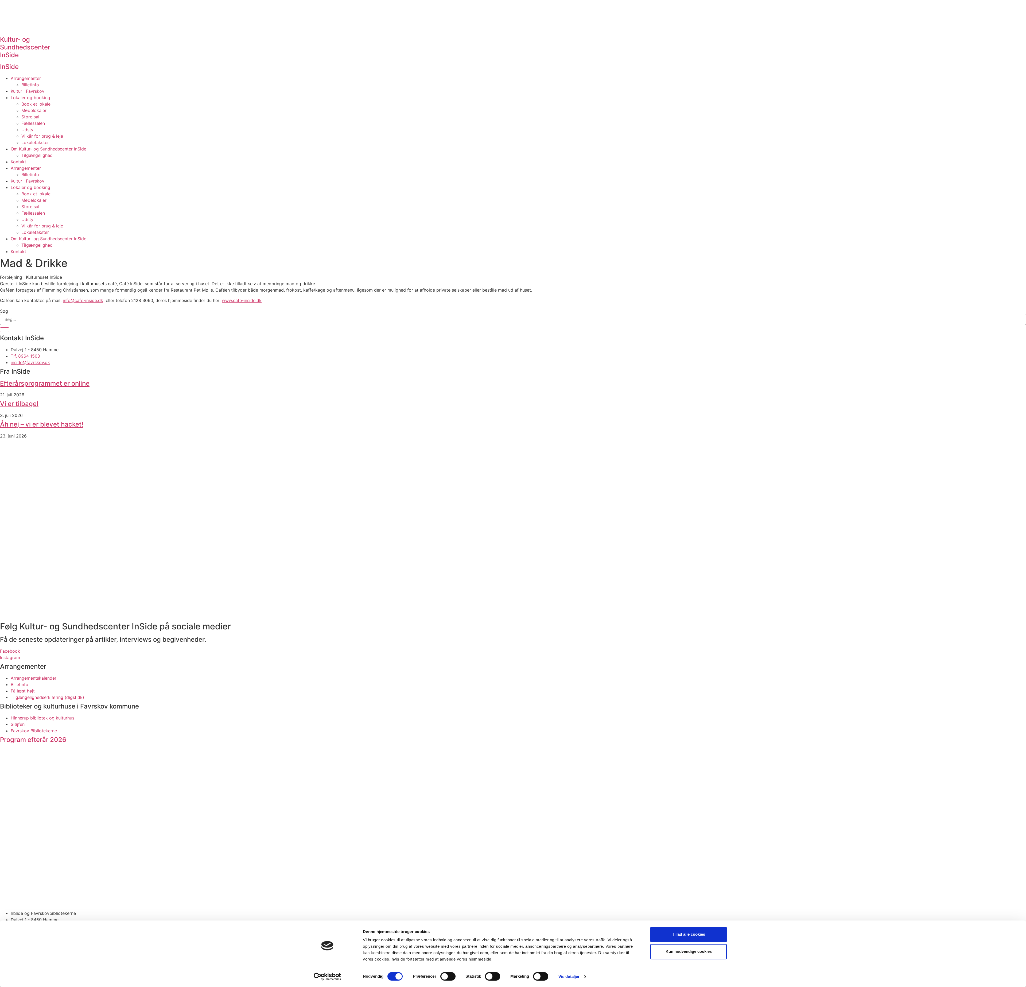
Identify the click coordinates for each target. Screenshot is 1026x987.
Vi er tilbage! (19, 404)
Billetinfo (30, 84)
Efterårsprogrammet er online (45, 383)
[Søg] (4, 329)
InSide (9, 67)
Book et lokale (35, 104)
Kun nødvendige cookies (689, 951)
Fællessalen (33, 123)
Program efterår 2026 (33, 740)
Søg (4, 311)
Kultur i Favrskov (27, 91)
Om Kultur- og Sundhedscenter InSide (48, 149)
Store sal (30, 116)
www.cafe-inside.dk (242, 300)
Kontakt (18, 161)
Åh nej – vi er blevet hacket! (41, 424)
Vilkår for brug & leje (42, 136)
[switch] (448, 976)
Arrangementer (26, 78)
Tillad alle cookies (688, 934)
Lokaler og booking (30, 97)
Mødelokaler (33, 110)
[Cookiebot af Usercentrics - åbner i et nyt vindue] (327, 977)
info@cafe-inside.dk (83, 300)
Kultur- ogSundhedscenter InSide (25, 47)
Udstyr (28, 129)
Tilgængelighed (37, 155)
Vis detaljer (569, 976)
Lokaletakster (35, 142)
